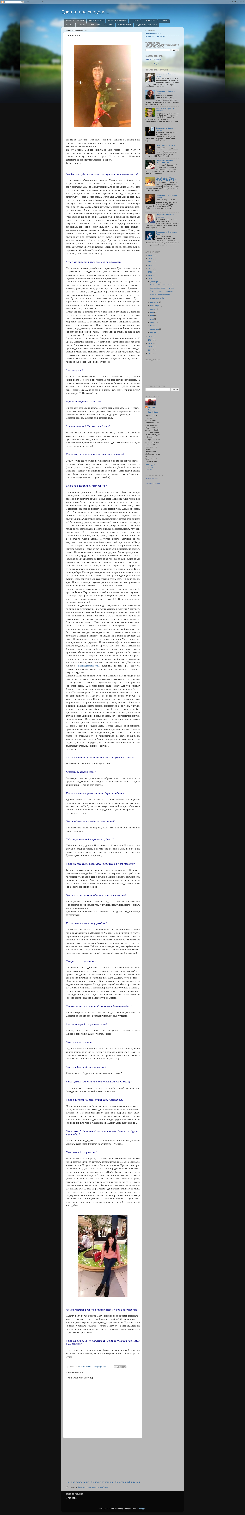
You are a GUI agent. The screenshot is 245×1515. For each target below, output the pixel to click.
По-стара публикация (127, 1482)
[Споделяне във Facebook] (122, 1366)
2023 (150, 265)
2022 (150, 269)
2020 (150, 275)
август (153, 309)
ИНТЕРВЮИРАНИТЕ (116, 21)
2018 (150, 337)
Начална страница (102, 1482)
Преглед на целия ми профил (150, 467)
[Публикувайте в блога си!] (118, 1366)
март (152, 326)
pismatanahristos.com (88, 665)
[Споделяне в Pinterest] (125, 1366)
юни (152, 316)
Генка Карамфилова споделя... (163, 291)
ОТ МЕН (164, 21)
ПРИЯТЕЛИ (94, 25)
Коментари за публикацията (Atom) (93, 1487)
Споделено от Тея (157, 298)
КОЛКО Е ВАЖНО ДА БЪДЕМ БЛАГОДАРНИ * (166, 179)
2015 (150, 347)
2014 (150, 350)
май (152, 319)
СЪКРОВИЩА (149, 21)
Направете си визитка (152, 483)
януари (153, 332)
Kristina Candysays (151, 478)
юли (152, 312)
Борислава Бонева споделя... (162, 285)
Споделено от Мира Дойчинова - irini (164, 162)
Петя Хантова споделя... (166, 145)
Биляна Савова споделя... (161, 295)
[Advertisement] (103, 1459)
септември (155, 305)
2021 (150, 272)
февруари (154, 329)
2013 (150, 353)
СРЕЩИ (81, 25)
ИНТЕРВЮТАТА (96, 21)
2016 (150, 343)
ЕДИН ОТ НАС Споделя (153, 59)
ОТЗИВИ (135, 21)
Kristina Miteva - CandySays (153, 409)
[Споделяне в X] (120, 1366)
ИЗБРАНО (108, 25)
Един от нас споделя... (85, 11)
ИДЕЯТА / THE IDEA (75, 21)
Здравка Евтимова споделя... (162, 288)
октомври (154, 302)
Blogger (142, 1509)
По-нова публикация (77, 1482)
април (153, 322)
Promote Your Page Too (152, 64)
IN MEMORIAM (124, 25)
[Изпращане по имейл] (115, 1366)
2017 (150, 340)
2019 (150, 279)
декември (154, 282)
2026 (150, 255)
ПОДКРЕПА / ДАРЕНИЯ (146, 25)
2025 (150, 259)
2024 (150, 262)
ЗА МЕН (69, 25)
